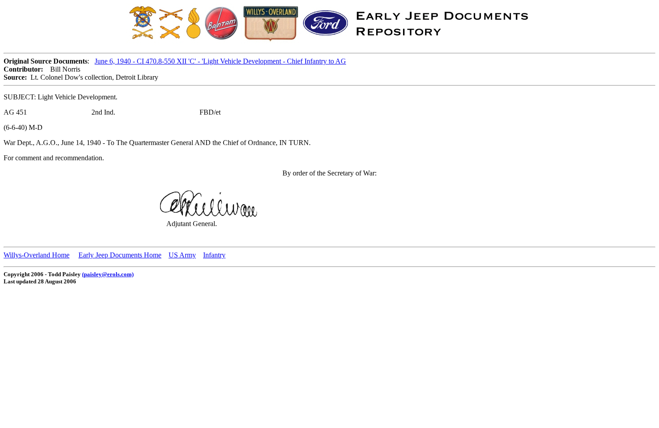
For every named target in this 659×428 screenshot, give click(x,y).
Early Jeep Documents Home (119, 255)
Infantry (214, 255)
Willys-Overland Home (36, 255)
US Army (182, 255)
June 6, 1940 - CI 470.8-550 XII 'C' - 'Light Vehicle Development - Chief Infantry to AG (220, 61)
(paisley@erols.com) (108, 274)
